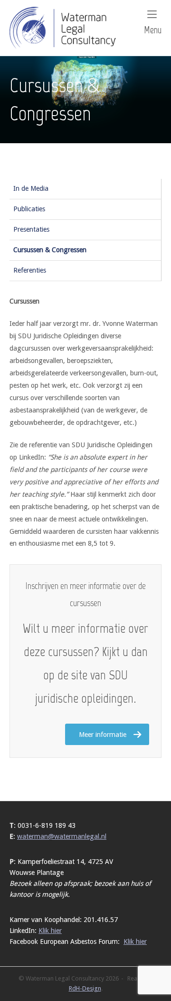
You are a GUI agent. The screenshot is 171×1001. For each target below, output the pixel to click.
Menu (153, 30)
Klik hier (50, 930)
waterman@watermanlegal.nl (61, 836)
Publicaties (29, 209)
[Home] (65, 27)
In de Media (30, 188)
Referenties (29, 270)
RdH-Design (85, 988)
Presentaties (31, 229)
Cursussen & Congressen (49, 250)
